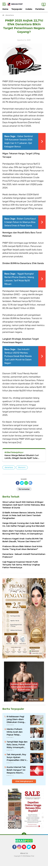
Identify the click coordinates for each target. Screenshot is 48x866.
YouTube (35, 850)
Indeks (28, 9)
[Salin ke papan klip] (30, 483)
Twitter (30, 850)
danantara (9, 467)
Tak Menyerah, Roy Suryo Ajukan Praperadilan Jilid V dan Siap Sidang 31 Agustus (16, 757)
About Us (24, 853)
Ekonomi (21, 467)
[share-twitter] (22, 483)
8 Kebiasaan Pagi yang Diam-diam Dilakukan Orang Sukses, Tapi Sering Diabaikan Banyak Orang (16, 719)
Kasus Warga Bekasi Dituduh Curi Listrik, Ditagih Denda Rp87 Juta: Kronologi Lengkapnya (22, 456)
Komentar (25, 489)
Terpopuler (16, 9)
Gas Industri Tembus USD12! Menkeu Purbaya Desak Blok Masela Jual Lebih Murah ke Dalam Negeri (18, 356)
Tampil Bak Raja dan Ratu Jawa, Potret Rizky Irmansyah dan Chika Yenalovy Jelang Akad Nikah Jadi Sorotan (17, 744)
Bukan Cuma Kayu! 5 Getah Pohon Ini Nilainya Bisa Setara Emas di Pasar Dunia (20, 222)
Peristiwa (39, 9)
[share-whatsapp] (26, 483)
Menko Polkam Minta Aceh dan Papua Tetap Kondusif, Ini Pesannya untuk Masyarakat (15, 732)
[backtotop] (24, 834)
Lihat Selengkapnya (23, 781)
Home (5, 9)
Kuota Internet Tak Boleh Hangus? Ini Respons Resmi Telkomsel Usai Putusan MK (16, 770)
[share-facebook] (17, 483)
